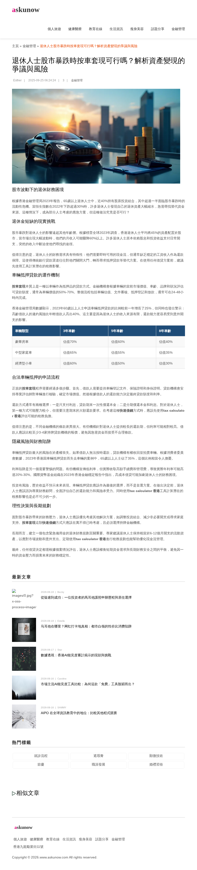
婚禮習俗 (156, 764)
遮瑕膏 (98, 756)
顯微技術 (156, 756)
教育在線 (95, 29)
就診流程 (41, 756)
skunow (26, 9)
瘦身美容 (137, 29)
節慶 (40, 764)
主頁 (15, 46)
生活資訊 (116, 29)
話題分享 (157, 29)
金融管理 (178, 29)
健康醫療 (75, 29)
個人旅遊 (54, 29)
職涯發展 (98, 764)
